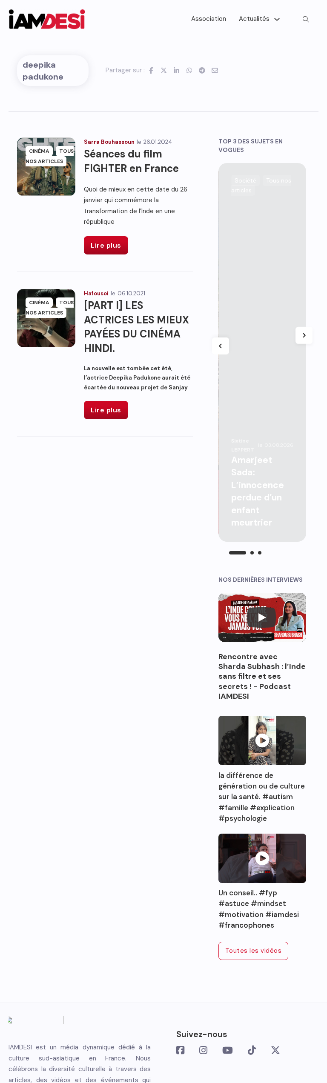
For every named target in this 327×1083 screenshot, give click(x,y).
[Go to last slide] (220, 345)
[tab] (237, 552)
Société (245, 180)
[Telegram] (202, 70)
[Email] (215, 70)
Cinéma (39, 151)
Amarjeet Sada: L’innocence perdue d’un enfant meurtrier (257, 491)
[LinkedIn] (176, 70)
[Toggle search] (305, 19)
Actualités (254, 18)
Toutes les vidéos (253, 950)
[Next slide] (304, 335)
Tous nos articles (50, 156)
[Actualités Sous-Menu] (277, 19)
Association (208, 18)
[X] (164, 70)
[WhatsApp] (189, 70)
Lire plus (106, 245)
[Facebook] (151, 70)
